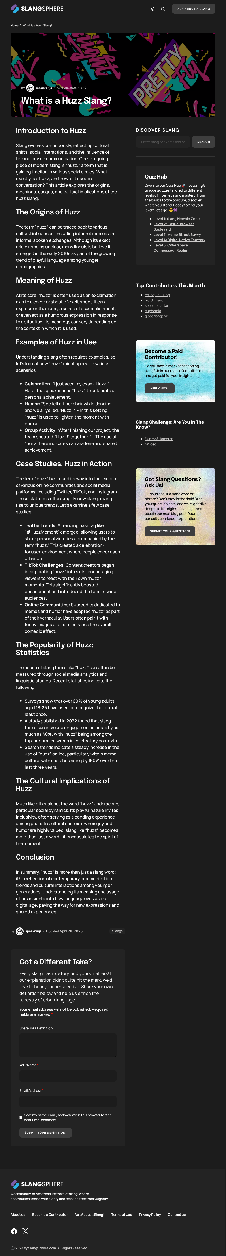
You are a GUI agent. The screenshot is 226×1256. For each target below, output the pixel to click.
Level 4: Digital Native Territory (179, 239)
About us (18, 1214)
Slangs (117, 931)
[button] (152, 8)
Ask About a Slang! (89, 1214)
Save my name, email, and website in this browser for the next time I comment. (68, 1117)
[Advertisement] (175, 594)
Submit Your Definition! (45, 1133)
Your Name (28, 1064)
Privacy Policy (150, 1214)
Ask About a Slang (193, 9)
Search (203, 142)
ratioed (150, 444)
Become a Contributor (50, 1214)
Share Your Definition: (36, 1028)
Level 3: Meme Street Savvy (177, 234)
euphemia (153, 310)
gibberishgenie (157, 316)
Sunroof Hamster (159, 438)
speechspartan (157, 305)
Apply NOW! (160, 388)
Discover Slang (157, 130)
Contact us (177, 1214)
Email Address (31, 1090)
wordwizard (154, 300)
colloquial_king (157, 294)
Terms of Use (121, 1214)
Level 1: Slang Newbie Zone (177, 218)
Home (14, 25)
